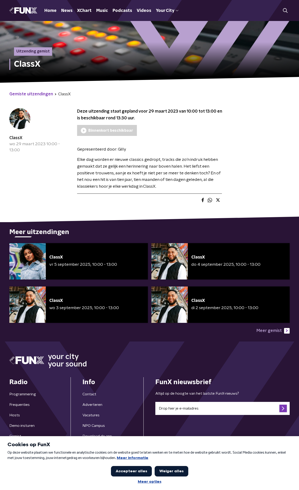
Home (50, 11)
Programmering (22, 394)
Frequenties (19, 405)
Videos (144, 11)
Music (102, 11)
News (66, 11)
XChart (84, 11)
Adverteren (92, 405)
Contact (89, 394)
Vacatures (91, 415)
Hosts (14, 415)
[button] (285, 10)
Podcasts (122, 11)
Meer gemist (269, 331)
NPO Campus (93, 426)
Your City (165, 11)
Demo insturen (22, 426)
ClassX (15, 138)
